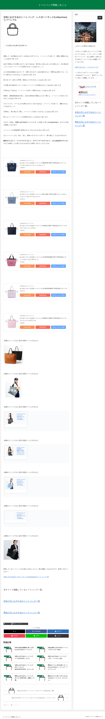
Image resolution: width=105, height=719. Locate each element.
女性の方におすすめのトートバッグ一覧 (21, 601)
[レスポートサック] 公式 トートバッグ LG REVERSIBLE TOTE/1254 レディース (43, 288)
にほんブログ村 (91, 86)
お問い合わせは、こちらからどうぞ (86, 67)
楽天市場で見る (42, 171)
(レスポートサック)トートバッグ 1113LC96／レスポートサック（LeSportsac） (21, 482)
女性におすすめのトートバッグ (21, 623)
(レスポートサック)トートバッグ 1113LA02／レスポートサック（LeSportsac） (21, 515)
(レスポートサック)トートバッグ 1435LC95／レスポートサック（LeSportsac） (21, 416)
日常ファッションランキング (87, 94)
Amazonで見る (27, 171)
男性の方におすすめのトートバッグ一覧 (21, 613)
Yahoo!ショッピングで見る (58, 171)
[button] (58, 636)
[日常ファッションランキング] (83, 92)
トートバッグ (8, 623)
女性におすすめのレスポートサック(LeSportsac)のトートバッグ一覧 (26, 577)
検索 (76, 14)
